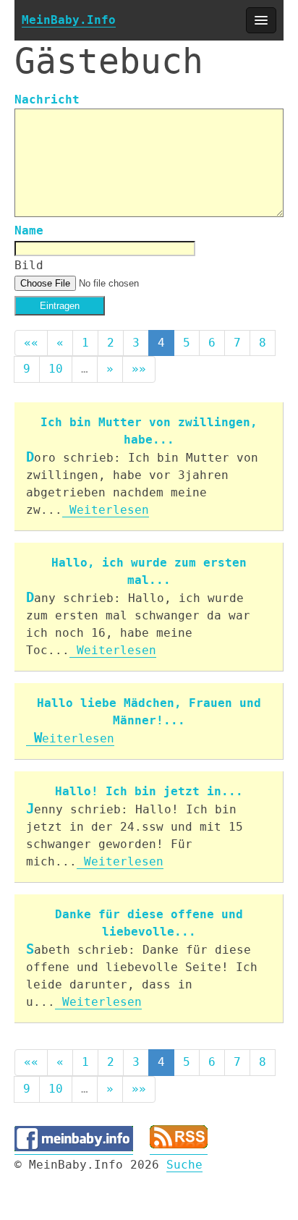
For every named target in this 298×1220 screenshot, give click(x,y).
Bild (28, 265)
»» (139, 369)
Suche (184, 1165)
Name (28, 230)
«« (31, 343)
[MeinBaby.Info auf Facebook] (73, 1147)
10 (55, 369)
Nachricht (47, 99)
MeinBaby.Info (69, 20)
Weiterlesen (105, 510)
